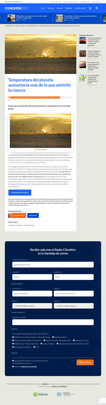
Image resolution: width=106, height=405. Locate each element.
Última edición (55, 1)
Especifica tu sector (19, 317)
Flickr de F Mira (42, 149)
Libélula (45, 384)
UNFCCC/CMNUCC (59, 386)
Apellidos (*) (58, 272)
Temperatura (33, 215)
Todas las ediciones (70, 1)
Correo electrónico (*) (20, 260)
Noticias (56, 97)
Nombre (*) (16, 272)
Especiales (69, 8)
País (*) (14, 301)
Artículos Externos (18, 97)
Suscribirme (86, 362)
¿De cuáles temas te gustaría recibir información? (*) (30, 334)
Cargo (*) (57, 289)
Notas (49, 97)
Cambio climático (18, 215)
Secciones (51, 8)
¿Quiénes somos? (80, 8)
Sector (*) (57, 301)
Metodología (85, 1)
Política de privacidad (29, 366)
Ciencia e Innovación (36, 97)
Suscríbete (96, 1)
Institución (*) (17, 289)
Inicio (43, 8)
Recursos (60, 8)
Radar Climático (13, 2)
